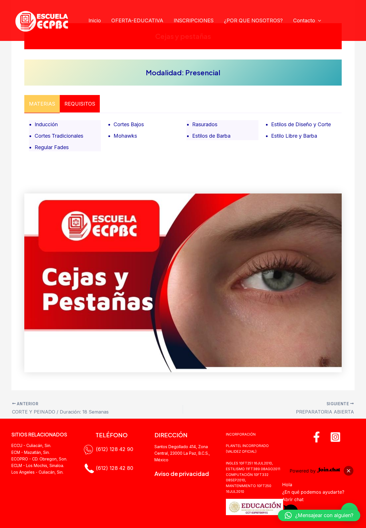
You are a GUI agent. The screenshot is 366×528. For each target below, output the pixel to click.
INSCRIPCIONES (194, 20)
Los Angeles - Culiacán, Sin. (37, 472)
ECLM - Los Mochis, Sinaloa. (37, 465)
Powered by (303, 471)
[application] (318, 21)
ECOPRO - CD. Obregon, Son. (39, 458)
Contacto (304, 20)
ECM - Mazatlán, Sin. (30, 452)
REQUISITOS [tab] (79, 104)
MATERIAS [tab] (42, 104)
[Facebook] (316, 437)
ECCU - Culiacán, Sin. (31, 445)
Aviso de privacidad (181, 473)
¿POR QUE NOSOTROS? (253, 20)
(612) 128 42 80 (114, 468)
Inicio (94, 20)
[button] (348, 471)
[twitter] (335, 437)
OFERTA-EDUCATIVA (137, 20)
